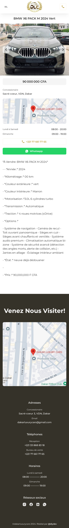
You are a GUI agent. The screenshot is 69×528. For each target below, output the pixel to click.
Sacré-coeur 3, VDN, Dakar (34, 413)
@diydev (52, 524)
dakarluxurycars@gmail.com (34, 422)
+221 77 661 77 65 (36, 141)
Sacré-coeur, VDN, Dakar (17, 93)
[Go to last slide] (6, 49)
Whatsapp (36, 151)
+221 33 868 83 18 (35, 445)
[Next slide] (63, 49)
